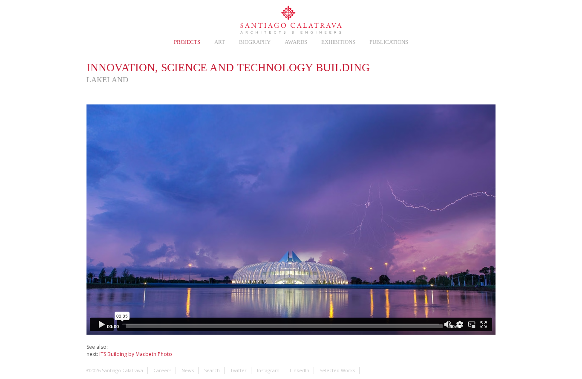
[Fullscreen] (484, 326)
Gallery (409, 70)
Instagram (451, 18)
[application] (291, 219)
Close (489, 70)
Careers (112, 18)
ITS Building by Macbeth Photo (135, 354)
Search (490, 18)
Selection (150, 18)
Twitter (432, 18)
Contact (413, 18)
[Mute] (471, 326)
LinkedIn (470, 18)
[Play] (97, 326)
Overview (383, 70)
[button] (291, 220)
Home (92, 18)
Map (436, 70)
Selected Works (337, 370)
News (131, 18)
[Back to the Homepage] (291, 20)
